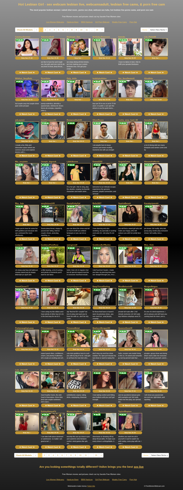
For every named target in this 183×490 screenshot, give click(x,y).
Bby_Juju (19, 203)
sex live (139, 466)
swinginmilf (72, 245)
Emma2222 (97, 161)
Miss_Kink (149, 245)
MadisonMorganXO (101, 328)
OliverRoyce (98, 120)
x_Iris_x (96, 411)
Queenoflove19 (125, 328)
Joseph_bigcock (48, 161)
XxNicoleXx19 (21, 411)
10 (81, 30)
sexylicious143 (48, 203)
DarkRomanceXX (48, 120)
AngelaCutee (124, 161)
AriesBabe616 (124, 370)
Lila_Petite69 (150, 37)
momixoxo (46, 286)
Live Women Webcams (55, 22)
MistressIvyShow (74, 411)
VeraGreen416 (73, 370)
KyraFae (148, 328)
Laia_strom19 (21, 370)
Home (144, 30)
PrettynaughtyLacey (24, 328)
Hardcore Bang (72, 22)
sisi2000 (148, 370)
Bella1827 (97, 203)
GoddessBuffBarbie (102, 245)
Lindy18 (19, 245)
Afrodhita (148, 78)
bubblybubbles (100, 78)
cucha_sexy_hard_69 (128, 120)
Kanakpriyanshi (151, 203)
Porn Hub (133, 22)
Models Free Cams (119, 22)
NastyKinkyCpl (73, 203)
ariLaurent (20, 120)
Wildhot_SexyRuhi (23, 78)
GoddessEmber (100, 370)
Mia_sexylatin (21, 161)
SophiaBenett (124, 203)
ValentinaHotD (47, 37)
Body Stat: (27, 58)
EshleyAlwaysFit (48, 411)
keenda (121, 37)
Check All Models (25, 30)
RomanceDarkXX (74, 120)
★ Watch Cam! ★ (27, 72)
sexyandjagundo (74, 286)
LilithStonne (72, 161)
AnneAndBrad (150, 120)
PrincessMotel (73, 328)
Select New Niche (158, 30)
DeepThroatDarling (101, 286)
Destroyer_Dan (73, 37)
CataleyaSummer (22, 37)
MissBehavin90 (125, 286)
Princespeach (47, 328)
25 (97, 30)
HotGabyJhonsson (101, 37)
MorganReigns (151, 286)
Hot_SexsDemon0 (126, 78)
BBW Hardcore (87, 22)
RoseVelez (45, 78)
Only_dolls (72, 78)
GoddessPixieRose (49, 245)
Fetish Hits (91, 486)
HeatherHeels (47, 370)
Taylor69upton (125, 411)
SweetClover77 (22, 286)
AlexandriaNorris (151, 161)
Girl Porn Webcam (102, 22)
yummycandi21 (125, 245)
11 (87, 30)
